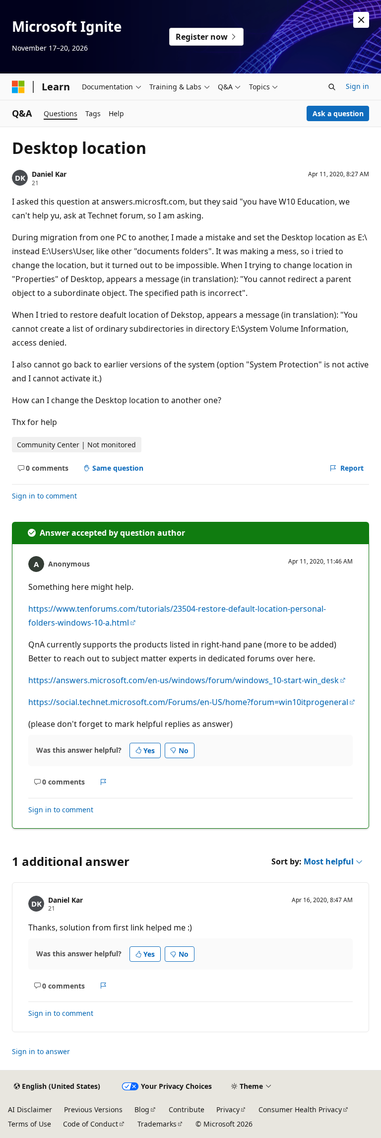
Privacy (228, 1109)
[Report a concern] (103, 782)
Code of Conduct (90, 1124)
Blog (141, 1109)
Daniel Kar (49, 174)
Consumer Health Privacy (300, 1109)
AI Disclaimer (30, 1109)
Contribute (186, 1109)
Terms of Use (29, 1124)
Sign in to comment (44, 495)
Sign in (357, 86)
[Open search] (332, 87)
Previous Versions (93, 1109)
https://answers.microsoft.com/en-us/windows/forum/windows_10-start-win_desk (183, 680)
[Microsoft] (18, 86)
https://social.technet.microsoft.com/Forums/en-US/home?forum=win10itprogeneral (188, 702)
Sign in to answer (41, 1051)
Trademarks (157, 1124)
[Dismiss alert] (361, 20)
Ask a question (338, 113)
